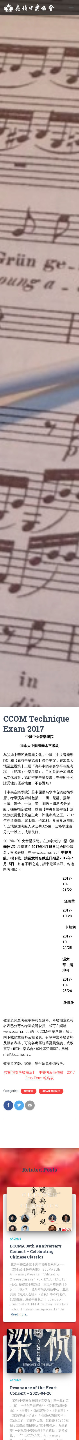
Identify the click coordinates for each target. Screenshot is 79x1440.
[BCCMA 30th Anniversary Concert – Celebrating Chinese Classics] (39, 1209)
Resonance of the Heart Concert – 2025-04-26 (33, 1390)
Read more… (19, 1314)
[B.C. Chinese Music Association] (30, 7)
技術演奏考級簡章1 (19, 1072)
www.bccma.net (44, 852)
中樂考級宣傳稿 (51, 1072)
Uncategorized (51, 1091)
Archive (28, 1091)
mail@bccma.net (16, 1054)
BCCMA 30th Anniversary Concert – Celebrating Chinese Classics (36, 1251)
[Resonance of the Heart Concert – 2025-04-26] (39, 1350)
